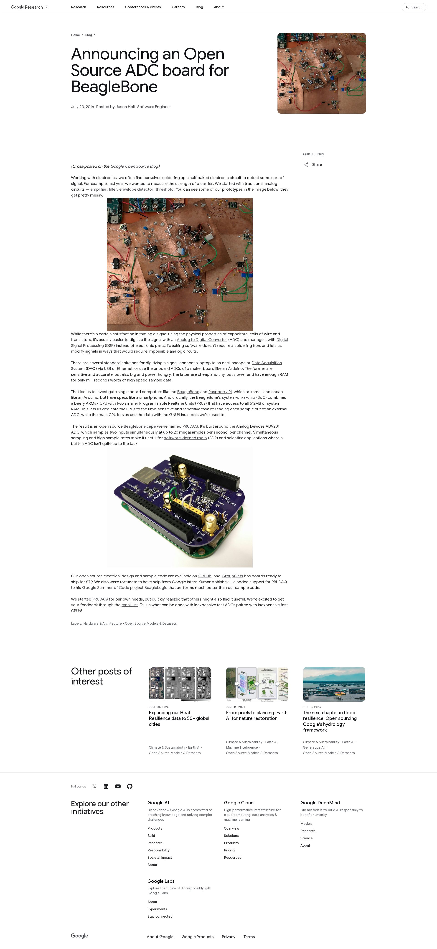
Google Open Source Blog (134, 166)
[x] (94, 786)
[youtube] (117, 786)
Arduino (235, 368)
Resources (105, 7)
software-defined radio (185, 437)
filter (113, 189)
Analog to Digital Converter (202, 339)
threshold (164, 189)
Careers (178, 7)
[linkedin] (106, 786)
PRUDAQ (190, 426)
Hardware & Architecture (102, 623)
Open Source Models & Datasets (151, 623)
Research (78, 7)
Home (75, 35)
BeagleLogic (156, 587)
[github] (129, 786)
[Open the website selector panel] (46, 7)
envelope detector (136, 189)
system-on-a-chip (238, 397)
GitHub (204, 575)
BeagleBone (188, 391)
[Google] (79, 936)
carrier (206, 183)
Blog (199, 7)
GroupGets (232, 575)
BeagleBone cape (140, 426)
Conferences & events (143, 7)
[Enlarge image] (362, 110)
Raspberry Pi (220, 391)
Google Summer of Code (105, 587)
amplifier (98, 189)
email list (130, 604)
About (219, 7)
